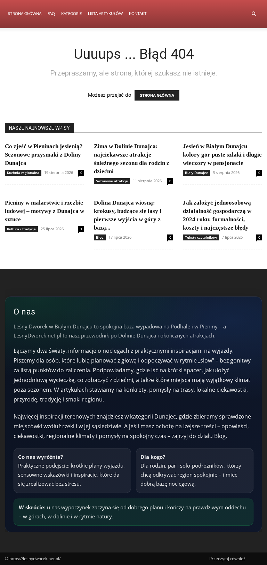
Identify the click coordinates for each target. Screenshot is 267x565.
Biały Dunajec (196, 172)
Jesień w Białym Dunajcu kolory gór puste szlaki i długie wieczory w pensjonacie (222, 154)
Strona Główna (24, 14)
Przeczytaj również (227, 559)
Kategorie (71, 14)
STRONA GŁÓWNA (157, 95)
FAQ (51, 14)
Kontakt (138, 14)
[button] (253, 14)
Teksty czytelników (201, 237)
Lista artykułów (105, 14)
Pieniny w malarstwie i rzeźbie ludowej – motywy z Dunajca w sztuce (44, 211)
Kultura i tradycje (21, 228)
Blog (100, 237)
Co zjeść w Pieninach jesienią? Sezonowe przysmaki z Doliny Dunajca (44, 154)
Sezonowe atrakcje (112, 180)
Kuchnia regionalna (23, 172)
